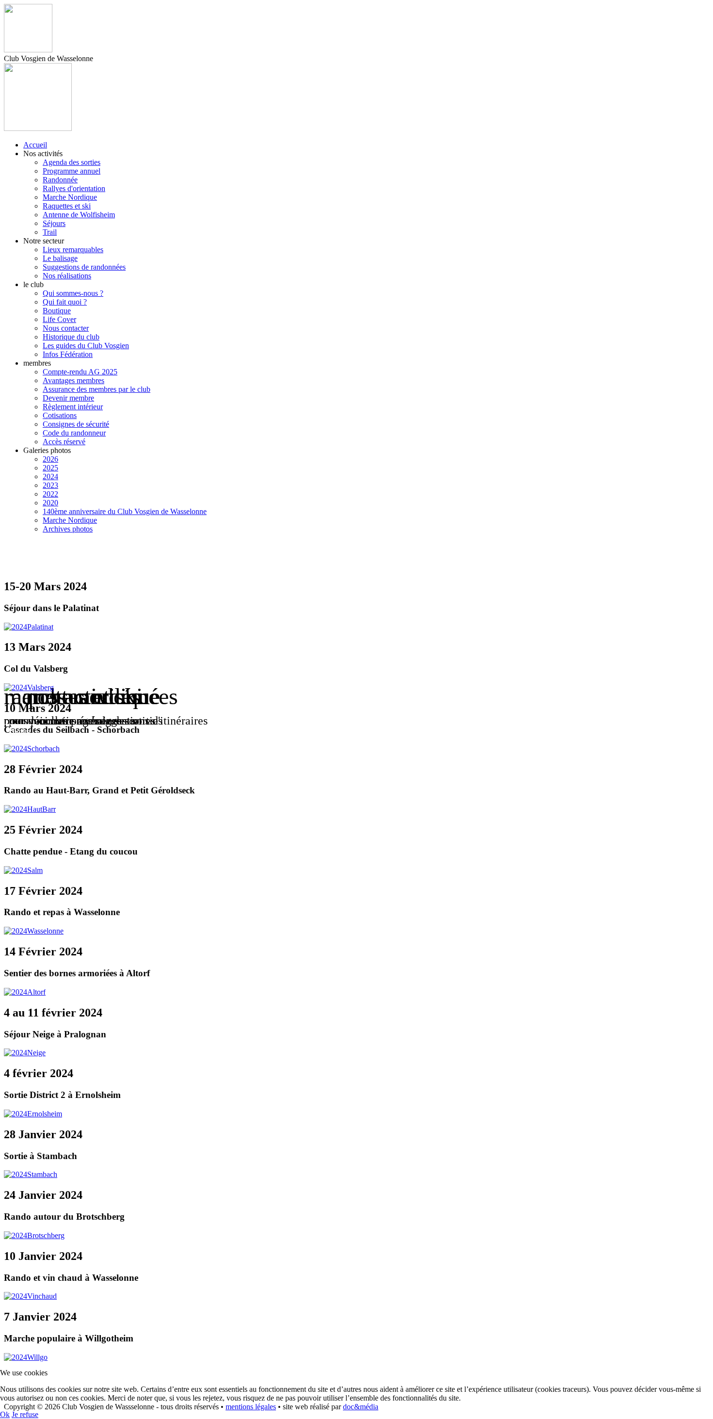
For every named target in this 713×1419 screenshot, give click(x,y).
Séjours (54, 223)
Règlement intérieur (73, 407)
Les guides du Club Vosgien (86, 345)
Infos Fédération (68, 354)
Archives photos (68, 529)
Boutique (57, 310)
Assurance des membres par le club (96, 389)
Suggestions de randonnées (84, 267)
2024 (50, 476)
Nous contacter (66, 328)
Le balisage (60, 258)
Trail (50, 232)
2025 (50, 468)
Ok (5, 1414)
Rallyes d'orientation (74, 188)
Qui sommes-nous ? (73, 293)
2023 (50, 485)
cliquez (20, 731)
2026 (50, 459)
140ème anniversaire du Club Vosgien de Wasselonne (125, 511)
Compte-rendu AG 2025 (80, 372)
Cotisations (60, 415)
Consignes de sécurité (76, 424)
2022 (50, 494)
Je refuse (25, 1414)
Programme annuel (71, 171)
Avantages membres (73, 380)
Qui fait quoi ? (65, 302)
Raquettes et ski (67, 206)
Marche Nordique (70, 197)
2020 (50, 503)
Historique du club (71, 337)
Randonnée (60, 180)
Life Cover (59, 319)
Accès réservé (64, 441)
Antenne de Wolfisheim (79, 214)
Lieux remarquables (73, 249)
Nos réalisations (67, 276)
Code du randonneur (74, 433)
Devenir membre (68, 398)
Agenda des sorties (71, 162)
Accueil (35, 145)
